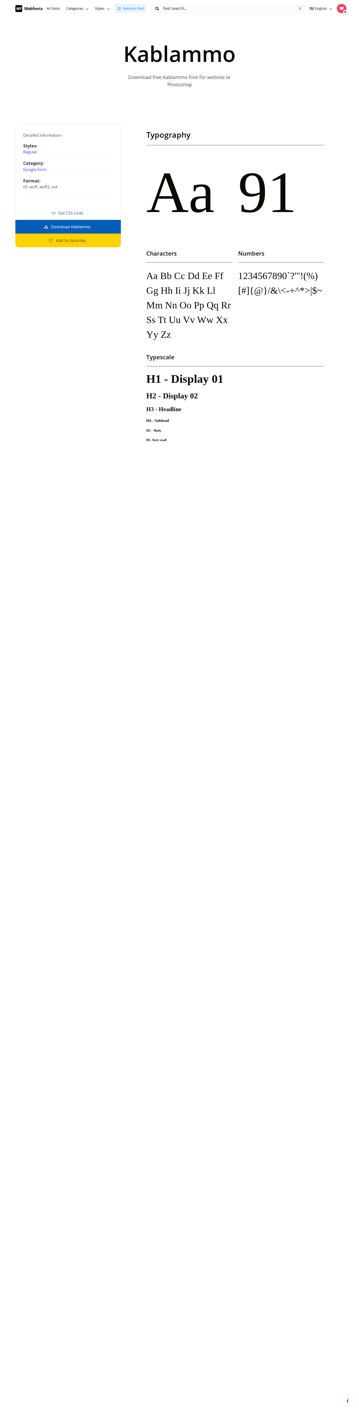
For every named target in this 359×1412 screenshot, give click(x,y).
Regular (30, 152)
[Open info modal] (347, 1400)
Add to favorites (71, 240)
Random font (133, 8)
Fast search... (174, 8)
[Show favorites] (342, 8)
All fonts (53, 8)
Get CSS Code (70, 213)
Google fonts (35, 169)
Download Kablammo (71, 226)
